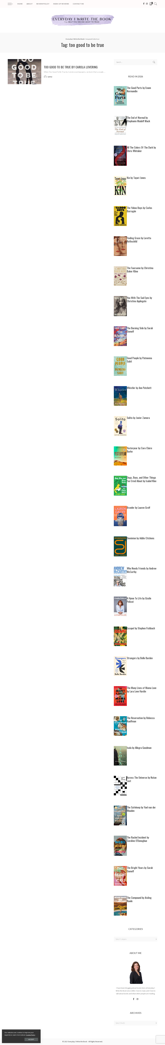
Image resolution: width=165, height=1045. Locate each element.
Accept (31, 1039)
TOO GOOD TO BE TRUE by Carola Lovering (71, 67)
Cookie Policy (30, 1035)
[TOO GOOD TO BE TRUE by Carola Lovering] (24, 71)
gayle (50, 76)
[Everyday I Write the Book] (82, 20)
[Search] (155, 4)
